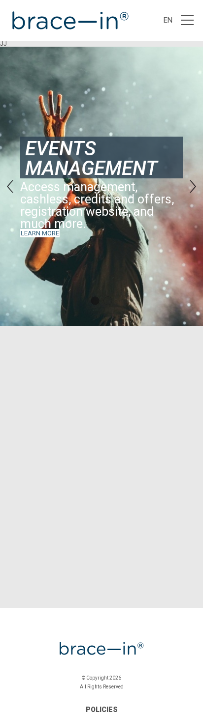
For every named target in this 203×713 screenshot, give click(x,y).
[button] (10, 186)
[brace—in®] (69, 20)
